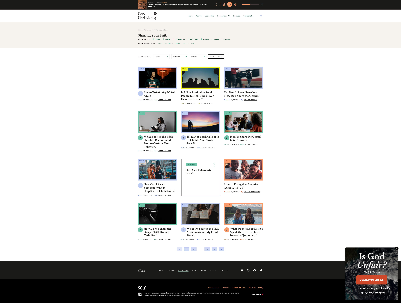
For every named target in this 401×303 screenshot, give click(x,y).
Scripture (169, 43)
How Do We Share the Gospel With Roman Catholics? (157, 232)
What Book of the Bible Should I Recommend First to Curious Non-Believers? (158, 142)
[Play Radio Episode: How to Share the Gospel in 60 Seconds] (226, 137)
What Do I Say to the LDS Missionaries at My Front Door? (203, 232)
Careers (225, 287)
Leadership (213, 287)
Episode (141, 68)
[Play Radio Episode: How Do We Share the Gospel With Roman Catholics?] (140, 229)
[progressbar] (200, 9)
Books (167, 39)
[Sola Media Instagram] (248, 270)
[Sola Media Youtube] (242, 270)
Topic (159, 43)
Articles (206, 39)
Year (193, 43)
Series (185, 43)
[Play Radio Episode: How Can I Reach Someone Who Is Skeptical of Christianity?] (140, 185)
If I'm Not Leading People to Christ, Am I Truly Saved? (203, 140)
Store (203, 270)
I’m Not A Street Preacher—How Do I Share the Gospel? (241, 94)
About (199, 15)
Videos (216, 39)
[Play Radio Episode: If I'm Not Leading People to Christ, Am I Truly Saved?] (183, 137)
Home (190, 15)
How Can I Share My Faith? (198, 172)
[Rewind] (223, 4)
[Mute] (240, 4)
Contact (224, 270)
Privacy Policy (256, 287)
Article (184, 68)
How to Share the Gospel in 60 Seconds (245, 139)
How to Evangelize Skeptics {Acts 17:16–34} (241, 186)
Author (178, 43)
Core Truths (194, 39)
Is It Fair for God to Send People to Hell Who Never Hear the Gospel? (197, 96)
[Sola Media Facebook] (254, 270)
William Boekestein (252, 192)
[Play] (229, 4)
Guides (157, 39)
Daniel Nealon (206, 103)
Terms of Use (239, 287)
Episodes (209, 15)
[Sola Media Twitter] (261, 270)
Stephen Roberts (250, 100)
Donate (236, 15)
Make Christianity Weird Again (159, 94)
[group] (237, 4)
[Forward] (235, 4)
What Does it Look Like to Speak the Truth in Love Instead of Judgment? (246, 232)
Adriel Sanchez (164, 100)
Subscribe (248, 15)
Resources (222, 15)
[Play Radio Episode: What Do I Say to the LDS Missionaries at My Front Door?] (183, 229)
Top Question (191, 164)
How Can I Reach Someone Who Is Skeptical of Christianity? (159, 188)
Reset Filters (216, 56)
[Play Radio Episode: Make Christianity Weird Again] (140, 93)
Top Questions (180, 39)
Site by (254, 294)
